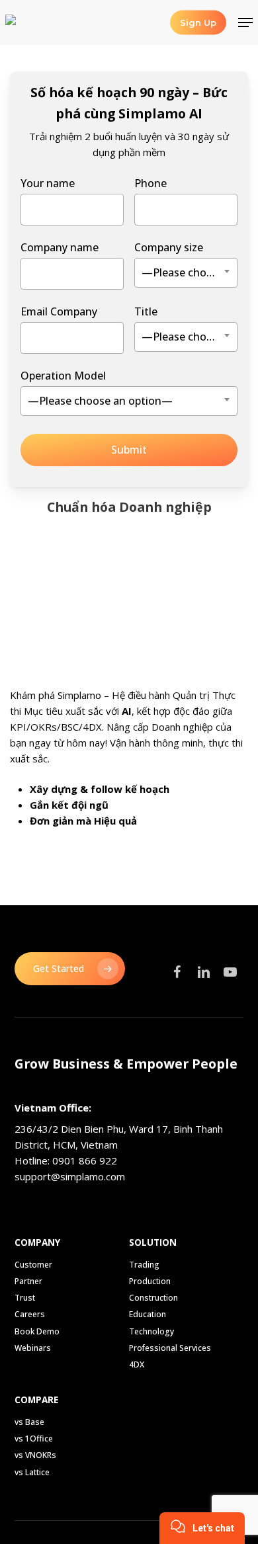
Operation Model (97, 388)
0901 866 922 (84, 1160)
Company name (60, 247)
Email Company (59, 311)
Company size (185, 260)
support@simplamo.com (70, 1176)
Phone (150, 183)
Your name (48, 183)
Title (185, 324)
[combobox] (185, 273)
